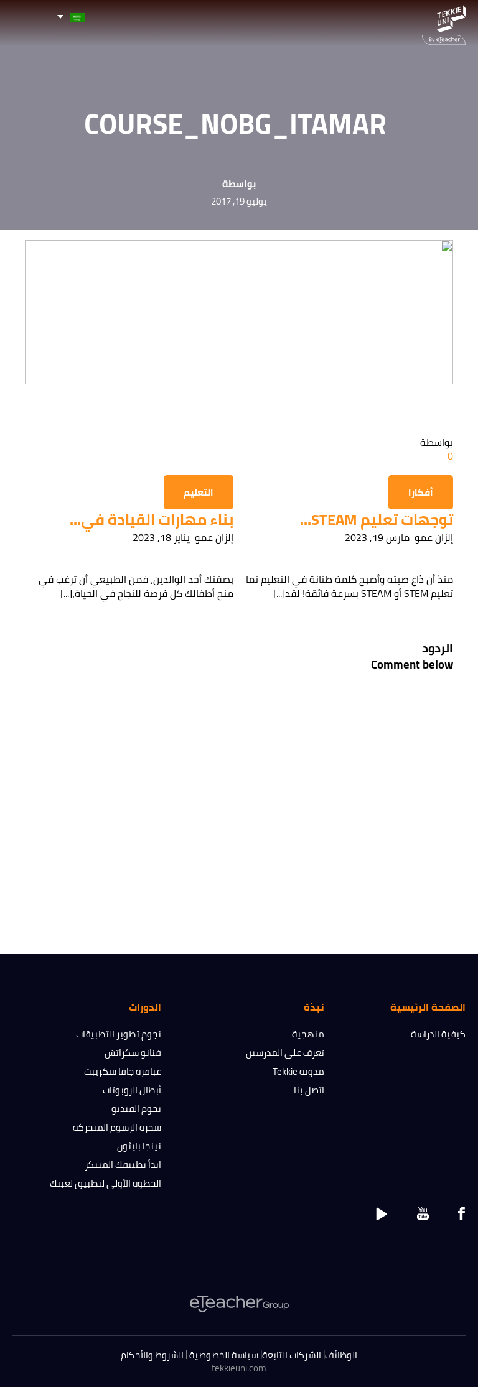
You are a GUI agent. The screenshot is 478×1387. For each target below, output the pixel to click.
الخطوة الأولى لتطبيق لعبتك (105, 1183)
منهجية (308, 1034)
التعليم (198, 492)
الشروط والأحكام (152, 1354)
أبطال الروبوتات (132, 1090)
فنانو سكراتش (133, 1053)
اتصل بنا (309, 1090)
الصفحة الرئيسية (428, 1007)
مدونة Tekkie (298, 1071)
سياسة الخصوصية (223, 1354)
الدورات (145, 1007)
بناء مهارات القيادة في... (151, 520)
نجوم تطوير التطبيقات (118, 1034)
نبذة (314, 1007)
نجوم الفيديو (136, 1109)
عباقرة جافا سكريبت (122, 1071)
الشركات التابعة (291, 1354)
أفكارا (420, 492)
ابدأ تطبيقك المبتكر (123, 1165)
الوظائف (341, 1354)
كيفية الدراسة (438, 1034)
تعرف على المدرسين (285, 1053)
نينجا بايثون (139, 1146)
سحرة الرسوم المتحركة (117, 1127)
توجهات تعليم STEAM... (376, 520)
